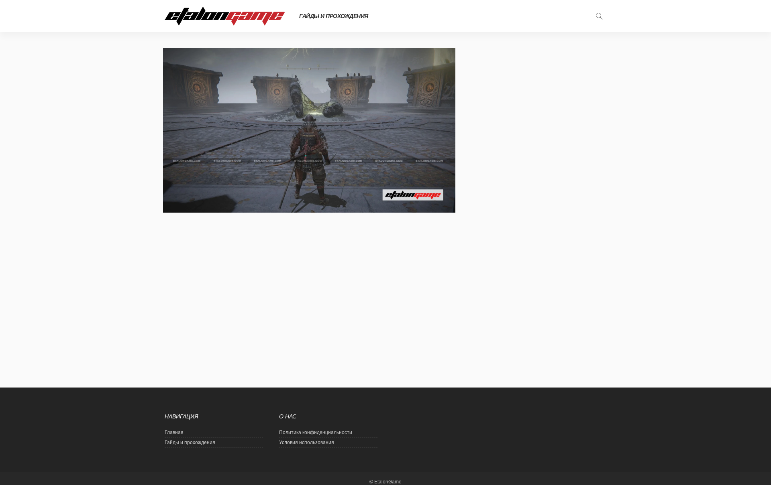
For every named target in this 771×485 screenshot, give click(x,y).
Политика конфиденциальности (315, 432)
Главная (174, 432)
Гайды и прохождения (333, 16)
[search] (599, 16)
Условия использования (306, 442)
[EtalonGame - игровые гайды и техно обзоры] (225, 16)
